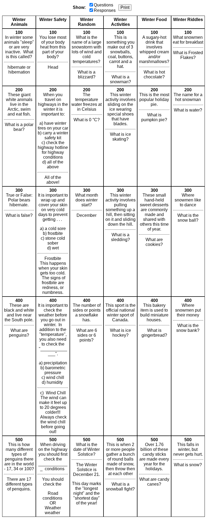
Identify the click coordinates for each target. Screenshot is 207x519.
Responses (105, 10)
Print (124, 7)
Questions (103, 5)
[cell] (19, 57)
